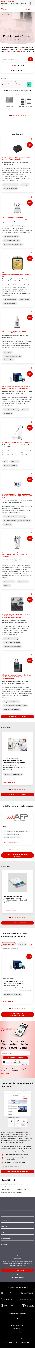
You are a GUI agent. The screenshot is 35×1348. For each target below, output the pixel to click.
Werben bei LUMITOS (17, 1325)
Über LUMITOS (17, 1328)
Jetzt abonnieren (17, 1270)
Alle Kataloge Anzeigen (17, 923)
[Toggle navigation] (33, 9)
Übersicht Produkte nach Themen (11, 1187)
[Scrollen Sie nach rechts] (31, 944)
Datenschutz (25, 1342)
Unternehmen (5, 1208)
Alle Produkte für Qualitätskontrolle (17, 1014)
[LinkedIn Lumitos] (17, 1318)
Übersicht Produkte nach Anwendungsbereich (14, 1189)
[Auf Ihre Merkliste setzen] (31, 139)
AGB (17, 1342)
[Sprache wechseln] (29, 9)
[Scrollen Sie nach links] (29, 944)
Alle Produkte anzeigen (17, 794)
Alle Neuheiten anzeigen (17, 716)
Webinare (4, 1226)
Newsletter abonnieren (15, 1058)
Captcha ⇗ (24, 1064)
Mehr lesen (5, 1073)
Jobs (2, 1232)
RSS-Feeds (4, 1244)
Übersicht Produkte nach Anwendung (12, 1192)
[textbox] (17, 949)
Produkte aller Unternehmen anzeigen (17, 855)
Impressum (9, 1342)
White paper (5, 1220)
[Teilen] (26, 9)
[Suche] (23, 9)
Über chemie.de (17, 1332)
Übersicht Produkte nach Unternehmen (12, 1184)
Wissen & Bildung (6, 1238)
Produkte (4, 1214)
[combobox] (17, 948)
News (3, 1202)
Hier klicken (17, 1062)
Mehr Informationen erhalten (17, 1171)
